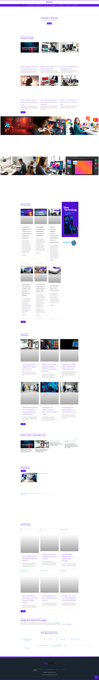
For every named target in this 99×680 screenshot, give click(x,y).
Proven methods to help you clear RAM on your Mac (54, 288)
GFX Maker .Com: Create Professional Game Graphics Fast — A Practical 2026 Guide (68, 102)
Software (46, 5)
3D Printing (60, 5)
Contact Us (75, 5)
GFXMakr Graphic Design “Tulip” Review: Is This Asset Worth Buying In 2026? (27, 450)
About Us (68, 5)
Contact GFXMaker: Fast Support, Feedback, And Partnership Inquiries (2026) (69, 410)
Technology (38, 5)
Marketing (53, 5)
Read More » (24, 255)
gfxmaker (69, 624)
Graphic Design (30, 5)
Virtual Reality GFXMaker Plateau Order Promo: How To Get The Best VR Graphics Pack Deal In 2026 (71, 446)
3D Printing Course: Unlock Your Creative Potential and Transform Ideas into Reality (69, 598)
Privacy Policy (40, 669)
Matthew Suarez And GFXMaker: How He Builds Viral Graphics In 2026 (56, 444)
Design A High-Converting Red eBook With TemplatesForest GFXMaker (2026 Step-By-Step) (48, 102)
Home (23, 5)
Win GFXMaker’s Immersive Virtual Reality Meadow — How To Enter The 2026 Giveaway (40, 231)
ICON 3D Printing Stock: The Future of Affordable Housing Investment (49, 598)
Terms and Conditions (50, 669)
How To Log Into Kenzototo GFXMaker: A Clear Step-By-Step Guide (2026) (29, 367)
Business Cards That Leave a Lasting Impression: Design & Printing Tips (49, 556)
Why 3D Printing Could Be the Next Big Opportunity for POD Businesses (29, 558)
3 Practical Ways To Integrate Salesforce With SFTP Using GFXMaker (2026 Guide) (69, 367)
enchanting (49, 20)
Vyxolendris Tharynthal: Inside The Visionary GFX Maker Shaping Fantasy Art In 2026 (29, 102)
